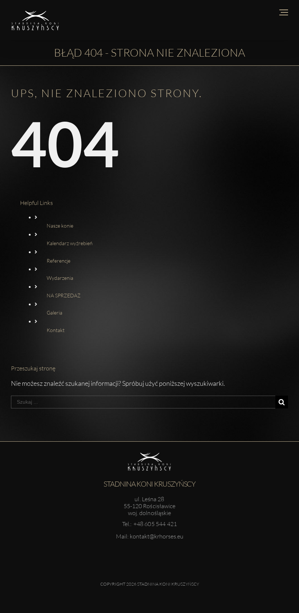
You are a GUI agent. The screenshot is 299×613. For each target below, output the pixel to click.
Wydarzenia (60, 278)
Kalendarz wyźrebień (70, 243)
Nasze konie (60, 225)
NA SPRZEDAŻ (64, 295)
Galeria (54, 312)
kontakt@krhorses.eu (156, 536)
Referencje (58, 261)
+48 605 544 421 (155, 524)
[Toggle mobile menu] (283, 12)
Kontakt (56, 330)
